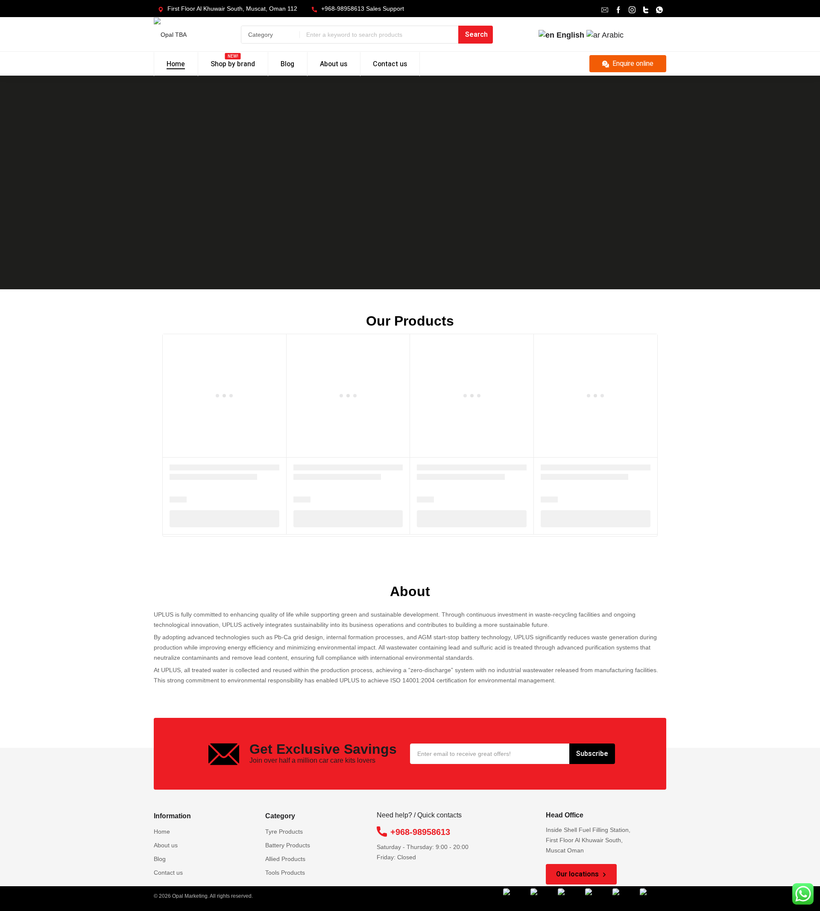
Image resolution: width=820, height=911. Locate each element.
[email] (605, 9)
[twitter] (646, 9)
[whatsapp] (659, 9)
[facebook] (618, 9)
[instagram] (632, 9)
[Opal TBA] (182, 34)
